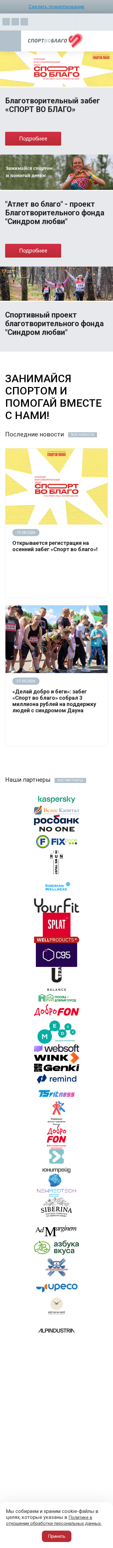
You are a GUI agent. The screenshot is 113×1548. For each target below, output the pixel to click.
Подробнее (33, 138)
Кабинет (95, 23)
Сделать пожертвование (56, 7)
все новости (82, 435)
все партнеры (70, 780)
